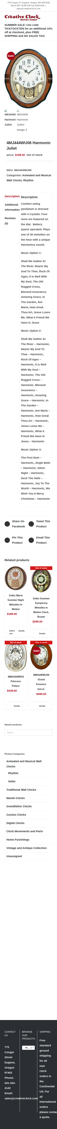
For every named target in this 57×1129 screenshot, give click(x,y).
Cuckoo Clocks (16, 814)
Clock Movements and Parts (24, 831)
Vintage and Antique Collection (26, 848)
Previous (7, 78)
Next (50, 78)
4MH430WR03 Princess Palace (16, 681)
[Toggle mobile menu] (51, 16)
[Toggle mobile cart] (40, 16)
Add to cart (12, 632)
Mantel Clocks (15, 798)
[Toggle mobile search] (46, 16)
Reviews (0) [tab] (10, 221)
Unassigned (14, 856)
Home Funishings (17, 839)
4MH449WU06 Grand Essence (41, 679)
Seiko (12, 781)
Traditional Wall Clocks (21, 789)
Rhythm (28, 180)
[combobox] (28, 1048)
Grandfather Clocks (19, 806)
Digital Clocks (15, 823)
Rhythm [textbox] (28, 1048)
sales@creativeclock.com (28, 8)
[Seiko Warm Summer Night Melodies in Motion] (16, 578)
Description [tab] (11, 196)
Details (22, 631)
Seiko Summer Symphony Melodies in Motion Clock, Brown (41, 607)
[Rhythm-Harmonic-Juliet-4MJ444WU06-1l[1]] (28, 79)
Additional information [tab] (11, 207)
